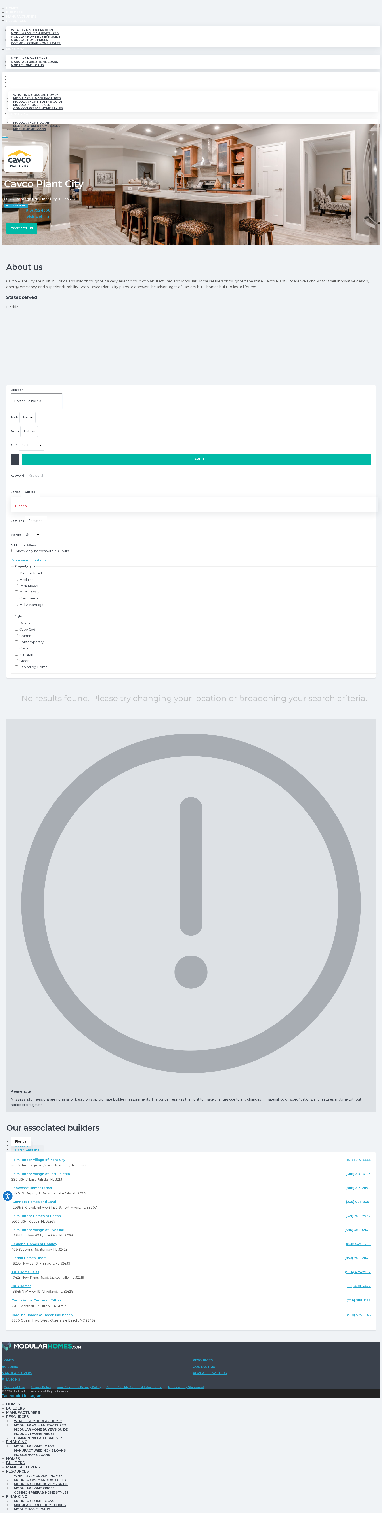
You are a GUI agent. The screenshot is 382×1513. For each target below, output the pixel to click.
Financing (15, 49)
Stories (16, 534)
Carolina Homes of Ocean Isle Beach (42, 1315)
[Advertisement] (191, 348)
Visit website (38, 217)
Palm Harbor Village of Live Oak (37, 1230)
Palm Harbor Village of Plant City (38, 1160)
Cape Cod (27, 630)
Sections (17, 521)
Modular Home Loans (29, 58)
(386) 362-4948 (358, 1230)
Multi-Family (29, 592)
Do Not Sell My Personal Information (134, 1387)
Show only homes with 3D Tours (42, 551)
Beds (15, 417)
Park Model (28, 586)
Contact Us (204, 1367)
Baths (15, 431)
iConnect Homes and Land (33, 1202)
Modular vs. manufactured (35, 33)
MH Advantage (31, 605)
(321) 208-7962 (358, 1216)
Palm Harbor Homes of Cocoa (36, 1216)
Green (24, 661)
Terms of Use (14, 1387)
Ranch (24, 623)
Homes (12, 8)
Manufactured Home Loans (34, 61)
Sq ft (14, 445)
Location (17, 389)
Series (30, 492)
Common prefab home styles (36, 43)
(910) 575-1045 (359, 1315)
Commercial (29, 598)
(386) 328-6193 (358, 1174)
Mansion (26, 654)
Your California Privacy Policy (79, 1387)
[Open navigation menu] (5, 138)
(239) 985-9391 (358, 1202)
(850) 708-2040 (358, 1258)
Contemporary (31, 642)
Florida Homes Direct (29, 1258)
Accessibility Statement (186, 1387)
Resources (16, 21)
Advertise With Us (210, 1373)
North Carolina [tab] (27, 1150)
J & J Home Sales (25, 1272)
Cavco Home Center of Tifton (36, 1300)
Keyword (17, 475)
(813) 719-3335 (359, 1160)
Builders (14, 12)
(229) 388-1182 (359, 1300)
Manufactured (30, 573)
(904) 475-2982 (358, 1272)
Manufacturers (21, 17)
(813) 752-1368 (37, 210)
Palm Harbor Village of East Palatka (40, 1174)
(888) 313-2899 (358, 1188)
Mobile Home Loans (27, 65)
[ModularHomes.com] (41, 1347)
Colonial (25, 636)
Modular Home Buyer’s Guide (35, 36)
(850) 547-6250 (358, 1244)
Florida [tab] (21, 1141)
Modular (26, 580)
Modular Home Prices (29, 40)
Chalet (24, 648)
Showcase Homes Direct (31, 1188)
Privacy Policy (41, 1387)
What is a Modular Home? (33, 30)
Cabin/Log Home (33, 667)
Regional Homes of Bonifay (34, 1244)
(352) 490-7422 (358, 1286)
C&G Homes (21, 1286)
